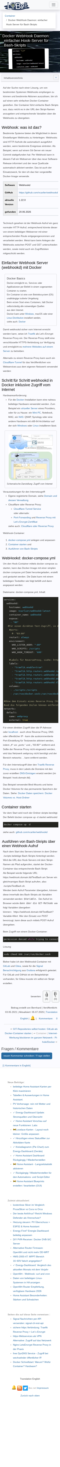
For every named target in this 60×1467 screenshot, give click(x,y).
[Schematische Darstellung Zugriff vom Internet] (30, 457)
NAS (21, 417)
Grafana (30, 970)
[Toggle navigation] (53, 5)
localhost (13, 732)
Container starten (17, 544)
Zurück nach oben (30, 1395)
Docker (22, 321)
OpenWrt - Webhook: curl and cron (31, 1273)
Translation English (30, 1378)
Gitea (18, 966)
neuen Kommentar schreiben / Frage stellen (27, 1055)
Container (41, 1033)
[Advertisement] (30, 1430)
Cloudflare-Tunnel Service (27, 508)
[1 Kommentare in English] (16, 1065)
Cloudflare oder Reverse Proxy (37, 526)
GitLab (7, 966)
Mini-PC (36, 412)
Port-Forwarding (22, 517)
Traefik (31, 333)
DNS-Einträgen (28, 773)
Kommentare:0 (48, 1018)
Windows (29, 314)
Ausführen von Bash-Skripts (23, 548)
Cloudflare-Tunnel (12, 362)
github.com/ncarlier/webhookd (32, 832)
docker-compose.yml (19, 540)
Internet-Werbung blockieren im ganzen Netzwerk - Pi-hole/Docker (33, 1037)
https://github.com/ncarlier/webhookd (38, 192)
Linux (36, 425)
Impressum (43, 1388)
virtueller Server (29, 408)
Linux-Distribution (15, 318)
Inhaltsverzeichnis (13, 78)
